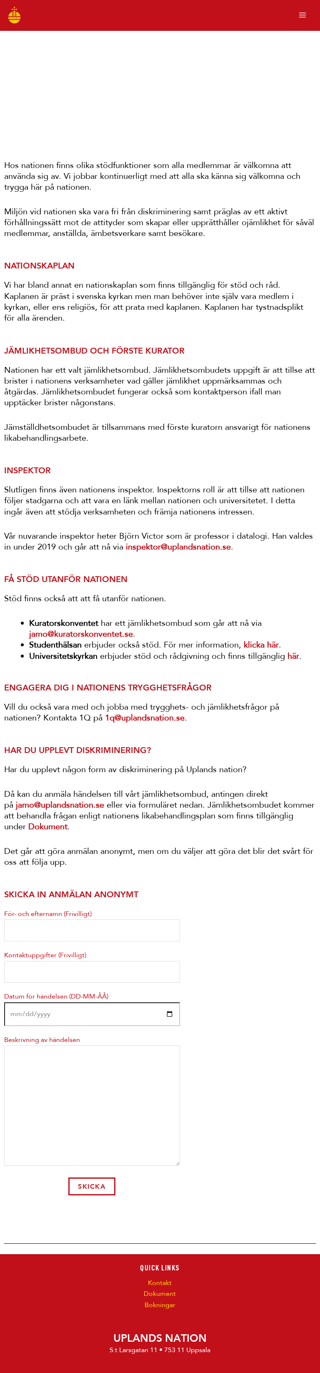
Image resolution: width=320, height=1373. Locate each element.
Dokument (160, 1293)
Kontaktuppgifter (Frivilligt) (45, 955)
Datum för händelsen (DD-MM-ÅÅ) (56, 996)
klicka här (261, 644)
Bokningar (160, 1305)
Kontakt (160, 1283)
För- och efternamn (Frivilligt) (48, 914)
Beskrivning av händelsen (42, 1039)
